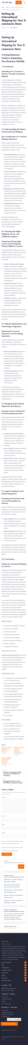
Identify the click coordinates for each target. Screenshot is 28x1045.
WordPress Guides (6, 980)
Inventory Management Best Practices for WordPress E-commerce (12, 773)
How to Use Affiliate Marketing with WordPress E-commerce (7, 760)
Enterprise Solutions (7, 970)
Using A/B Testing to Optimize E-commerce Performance (19, 749)
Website (3, 833)
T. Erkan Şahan (13, 27)
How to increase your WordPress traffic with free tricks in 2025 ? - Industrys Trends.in (14, 915)
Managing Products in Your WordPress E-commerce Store (13, 781)
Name (3, 816)
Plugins (3, 975)
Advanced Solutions (7, 962)
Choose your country (9, 1024)
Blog (7, 7)
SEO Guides (4, 978)
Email (3, 824)
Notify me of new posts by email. (10, 850)
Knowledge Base (6, 1036)
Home (3, 7)
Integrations (5, 973)
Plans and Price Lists (16, 1036)
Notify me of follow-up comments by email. (13, 847)
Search (6, 861)
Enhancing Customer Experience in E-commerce (7, 748)
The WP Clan (7, 2)
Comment (4, 797)
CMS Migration (5, 967)
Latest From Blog (10, 926)
